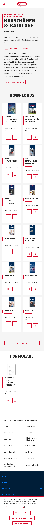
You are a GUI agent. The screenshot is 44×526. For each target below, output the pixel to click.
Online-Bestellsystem (15, 82)
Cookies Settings (22, 513)
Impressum (28, 507)
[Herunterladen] (14, 137)
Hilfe (4, 483)
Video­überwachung (10, 458)
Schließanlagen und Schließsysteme (31, 439)
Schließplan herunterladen (18, 48)
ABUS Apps (7, 439)
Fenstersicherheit (30, 445)
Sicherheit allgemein (32, 465)
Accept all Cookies (22, 523)
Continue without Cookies (22, 518)
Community (7, 488)
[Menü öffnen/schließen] (39, 4)
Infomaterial (8, 432)
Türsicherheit (29, 432)
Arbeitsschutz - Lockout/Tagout (9, 465)
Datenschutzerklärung (17, 507)
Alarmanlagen (29, 458)
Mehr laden (22, 343)
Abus (4, 477)
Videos (6, 426)
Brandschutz (29, 452)
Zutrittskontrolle (10, 452)
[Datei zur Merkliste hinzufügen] (8, 137)
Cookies (6, 507)
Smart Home (8, 445)
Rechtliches (8, 494)
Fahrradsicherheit (31, 426)
